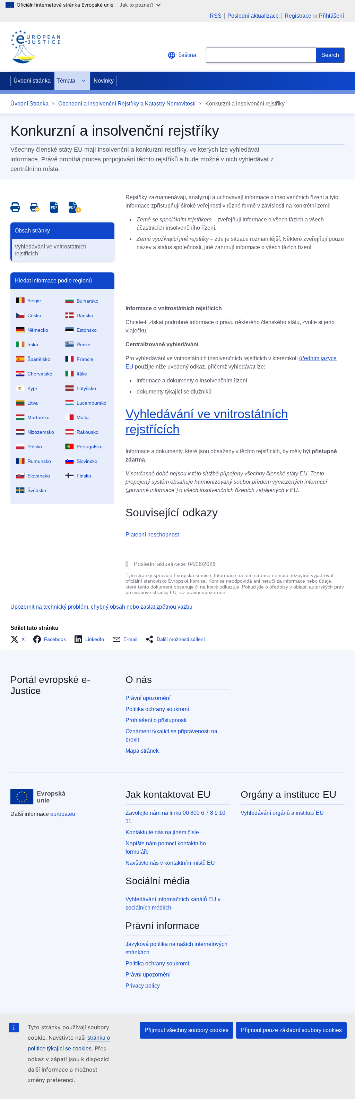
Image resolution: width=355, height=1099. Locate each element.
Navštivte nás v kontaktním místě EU (170, 863)
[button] (19, 639)
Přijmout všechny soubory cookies (186, 1030)
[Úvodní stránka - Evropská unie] (38, 796)
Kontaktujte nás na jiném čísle (162, 832)
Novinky (104, 81)
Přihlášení (331, 16)
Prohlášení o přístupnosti (156, 720)
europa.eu (62, 814)
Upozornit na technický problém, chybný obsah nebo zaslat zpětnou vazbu (101, 607)
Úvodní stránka (32, 81)
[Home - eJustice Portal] (35, 47)
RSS (216, 16)
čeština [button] (187, 55)
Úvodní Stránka (29, 104)
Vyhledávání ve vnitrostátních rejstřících (50, 250)
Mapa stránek (142, 751)
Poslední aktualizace (253, 16)
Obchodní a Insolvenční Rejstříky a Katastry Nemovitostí (127, 104)
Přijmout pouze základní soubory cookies (291, 1030)
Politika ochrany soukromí (157, 709)
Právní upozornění (148, 698)
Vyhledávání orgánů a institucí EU (282, 813)
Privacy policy (142, 986)
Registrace (298, 16)
